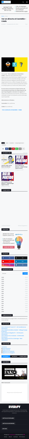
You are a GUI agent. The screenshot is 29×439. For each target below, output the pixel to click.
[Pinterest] (13, 149)
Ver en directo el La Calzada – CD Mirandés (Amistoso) (12, 336)
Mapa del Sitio (6, 350)
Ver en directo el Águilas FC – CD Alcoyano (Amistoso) (12, 333)
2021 (14, 287)
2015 (14, 299)
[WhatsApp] (16, 149)
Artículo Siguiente (22, 225)
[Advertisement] (14, 42)
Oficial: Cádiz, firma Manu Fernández (6, 166)
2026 (14, 277)
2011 (14, 307)
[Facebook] (6, 149)
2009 (14, 311)
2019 (14, 291)
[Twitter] (10, 149)
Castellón (12, 143)
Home (5, 436)
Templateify (12, 434)
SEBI (24, 434)
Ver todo (25, 152)
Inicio (2, 16)
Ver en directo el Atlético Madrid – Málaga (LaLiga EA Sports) (14, 330)
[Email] (20, 149)
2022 (14, 285)
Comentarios (23, 356)
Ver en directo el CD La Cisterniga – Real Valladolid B (11, 339)
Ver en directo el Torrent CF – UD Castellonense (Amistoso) (13, 327)
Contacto (4, 347)
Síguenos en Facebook (8, 351)
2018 (14, 293)
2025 (14, 279)
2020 (14, 289)
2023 (14, 283)
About (10, 436)
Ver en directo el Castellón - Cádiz (12, 110)
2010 (14, 309)
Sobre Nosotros (6, 348)
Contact (16, 436)
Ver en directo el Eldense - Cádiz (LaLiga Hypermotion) (21, 167)
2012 (14, 305)
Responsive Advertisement (14, 392)
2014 (14, 301)
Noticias (4, 145)
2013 (14, 303)
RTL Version (22, 436)
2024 (14, 281)
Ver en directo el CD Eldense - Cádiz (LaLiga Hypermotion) (7, 183)
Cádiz (6, 16)
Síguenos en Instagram (9, 352)
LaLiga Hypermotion (19, 143)
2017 (14, 295)
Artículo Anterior (6, 225)
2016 (14, 297)
